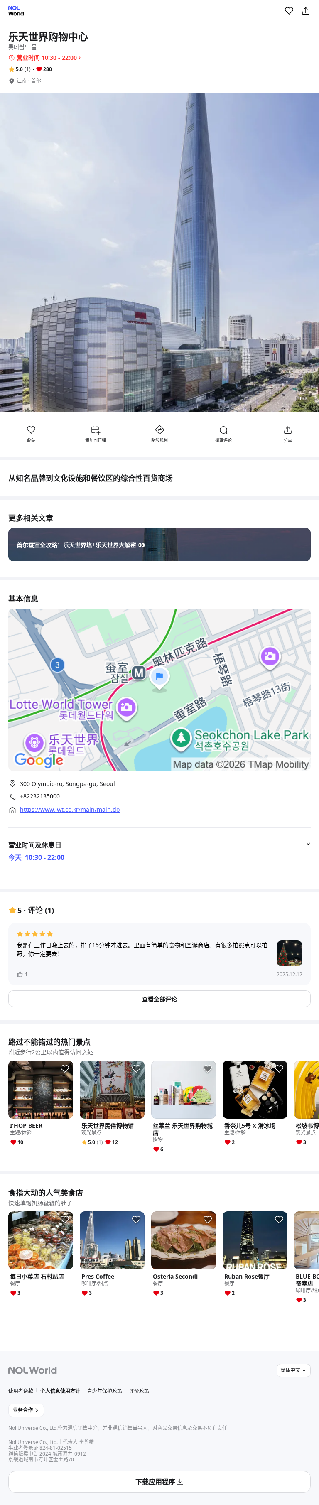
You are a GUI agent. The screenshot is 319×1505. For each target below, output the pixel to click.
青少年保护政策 (104, 1391)
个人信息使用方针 (60, 1391)
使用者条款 (20, 1391)
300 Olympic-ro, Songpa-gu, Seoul (67, 784)
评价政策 (139, 1391)
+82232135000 (40, 796)
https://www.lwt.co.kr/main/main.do (70, 809)
